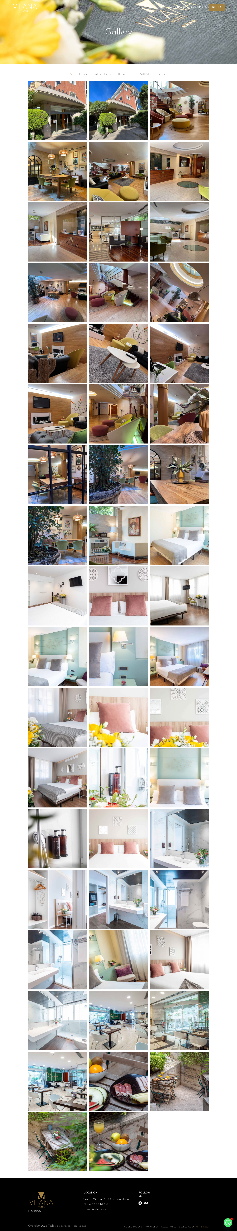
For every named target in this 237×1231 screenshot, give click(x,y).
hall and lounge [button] (103, 74)
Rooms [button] (122, 74)
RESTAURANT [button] (142, 74)
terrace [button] (162, 74)
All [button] (71, 74)
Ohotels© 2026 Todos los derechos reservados (57, 1226)
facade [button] (83, 74)
